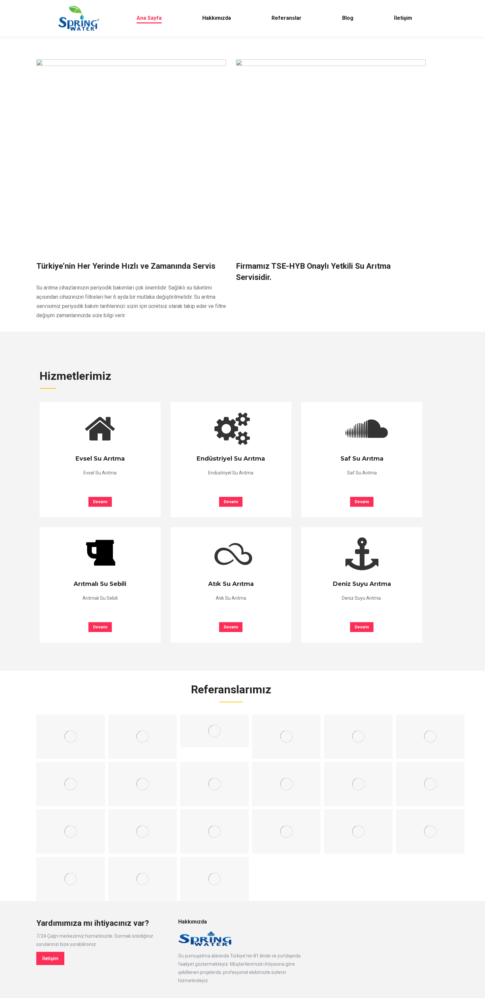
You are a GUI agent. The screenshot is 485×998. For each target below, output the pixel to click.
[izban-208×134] (286, 784)
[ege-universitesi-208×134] (430, 736)
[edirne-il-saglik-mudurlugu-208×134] (358, 736)
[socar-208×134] (142, 879)
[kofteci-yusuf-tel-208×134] (142, 831)
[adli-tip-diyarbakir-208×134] (70, 736)
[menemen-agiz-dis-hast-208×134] (286, 831)
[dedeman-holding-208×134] (286, 736)
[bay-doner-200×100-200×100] (214, 730)
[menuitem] (149, 18)
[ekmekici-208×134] (142, 784)
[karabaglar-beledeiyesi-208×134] (430, 784)
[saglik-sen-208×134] (70, 879)
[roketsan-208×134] (430, 831)
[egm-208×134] (70, 784)
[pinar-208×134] (358, 831)
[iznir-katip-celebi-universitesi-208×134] (358, 784)
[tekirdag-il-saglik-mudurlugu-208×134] (214, 879)
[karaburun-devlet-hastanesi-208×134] (70, 831)
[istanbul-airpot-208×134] (214, 784)
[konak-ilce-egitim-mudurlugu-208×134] (214, 831)
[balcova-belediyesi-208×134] (142, 736)
